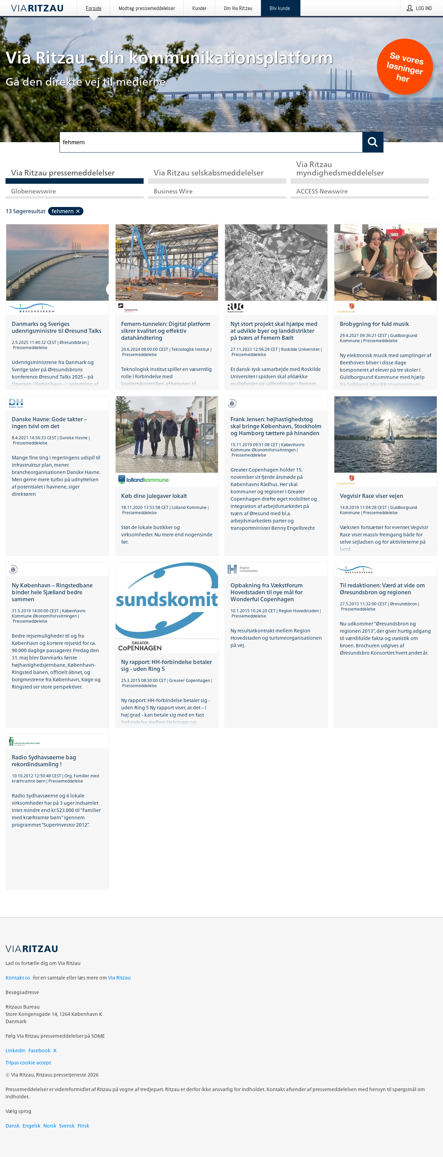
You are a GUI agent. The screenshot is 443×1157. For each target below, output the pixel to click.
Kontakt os (18, 977)
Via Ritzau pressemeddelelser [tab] (63, 173)
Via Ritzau (119, 977)
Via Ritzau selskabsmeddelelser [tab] (209, 173)
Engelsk (31, 1125)
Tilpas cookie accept (28, 1062)
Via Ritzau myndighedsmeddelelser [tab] (340, 169)
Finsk (83, 1125)
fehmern (63, 211)
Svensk (67, 1125)
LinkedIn (16, 1050)
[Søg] (373, 142)
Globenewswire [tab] (33, 192)
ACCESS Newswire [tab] (322, 192)
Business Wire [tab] (173, 192)
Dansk (13, 1125)
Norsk (49, 1125)
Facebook (39, 1050)
